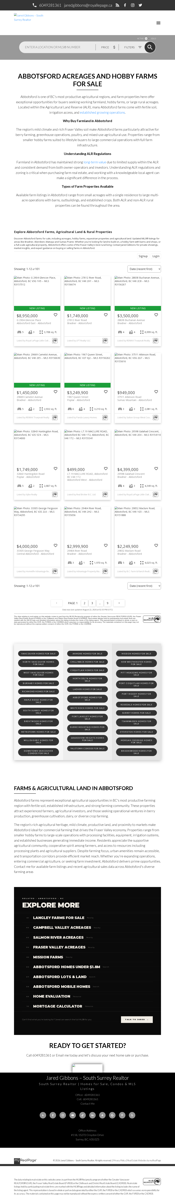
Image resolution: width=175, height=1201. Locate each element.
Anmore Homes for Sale (88, 653)
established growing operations (102, 112)
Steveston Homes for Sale (136, 732)
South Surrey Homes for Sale (38, 711)
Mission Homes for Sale (136, 653)
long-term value (94, 162)
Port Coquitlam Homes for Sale (136, 684)
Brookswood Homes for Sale (136, 752)
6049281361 (50, 5)
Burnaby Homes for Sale (38, 683)
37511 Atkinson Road (134, 398)
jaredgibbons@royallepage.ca (88, 5)
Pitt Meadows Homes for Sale (136, 673)
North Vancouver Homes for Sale (38, 663)
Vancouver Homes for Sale (38, 653)
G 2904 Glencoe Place (34, 321)
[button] (46, 5)
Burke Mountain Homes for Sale (87, 728)
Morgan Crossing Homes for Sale (136, 741)
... (100, 603)
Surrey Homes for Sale (136, 713)
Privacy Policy (119, 1160)
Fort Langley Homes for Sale (87, 717)
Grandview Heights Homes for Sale (87, 739)
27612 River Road (79, 321)
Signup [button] (143, 256)
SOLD (153, 38)
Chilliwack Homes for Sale (87, 662)
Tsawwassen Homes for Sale (136, 722)
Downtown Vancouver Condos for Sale (38, 752)
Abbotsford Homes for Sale (87, 698)
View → (148, 918)
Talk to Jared (137, 1019)
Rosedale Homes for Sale (136, 704)
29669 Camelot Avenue (30, 398)
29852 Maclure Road (129, 552)
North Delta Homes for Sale (87, 679)
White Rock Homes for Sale (87, 708)
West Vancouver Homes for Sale (38, 673)
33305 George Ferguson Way (35, 552)
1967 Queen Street (78, 398)
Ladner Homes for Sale (87, 689)
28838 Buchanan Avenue (131, 321)
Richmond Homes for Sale (38, 691)
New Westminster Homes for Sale (136, 663)
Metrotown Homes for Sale (38, 732)
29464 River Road (79, 552)
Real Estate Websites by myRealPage (144, 1160)
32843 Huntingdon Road (30, 475)
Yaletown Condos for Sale (87, 748)
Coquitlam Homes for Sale (87, 670)
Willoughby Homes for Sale (38, 741)
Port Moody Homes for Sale (136, 695)
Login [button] (155, 256)
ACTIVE (140, 38)
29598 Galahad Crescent (131, 475)
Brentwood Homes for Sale (38, 722)
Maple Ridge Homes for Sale (38, 701)
